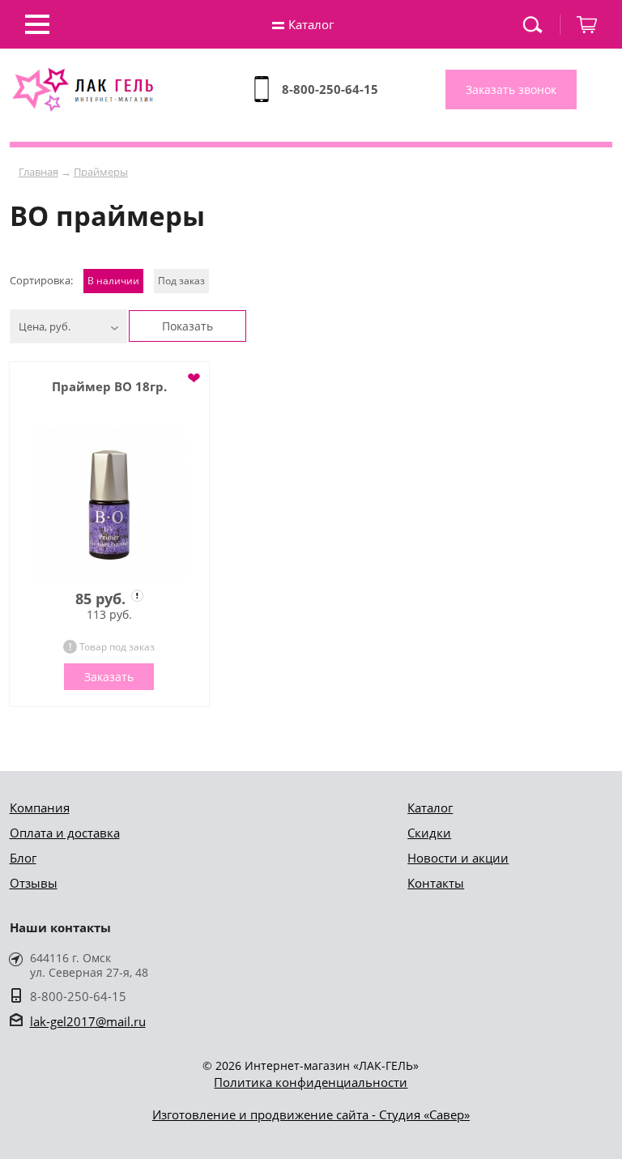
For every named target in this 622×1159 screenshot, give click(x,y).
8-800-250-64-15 (330, 89)
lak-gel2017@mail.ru (88, 1021)
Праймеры (101, 171)
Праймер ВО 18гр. (109, 386)
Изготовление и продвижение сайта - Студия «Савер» (311, 1114)
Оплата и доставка (65, 833)
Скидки (429, 833)
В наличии (113, 281)
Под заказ (181, 281)
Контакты (435, 883)
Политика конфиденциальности (310, 1082)
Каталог (430, 807)
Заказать (109, 676)
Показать (187, 326)
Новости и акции (458, 858)
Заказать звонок (511, 89)
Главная (38, 171)
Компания (40, 807)
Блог (23, 858)
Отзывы (34, 883)
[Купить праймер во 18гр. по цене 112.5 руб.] (109, 503)
